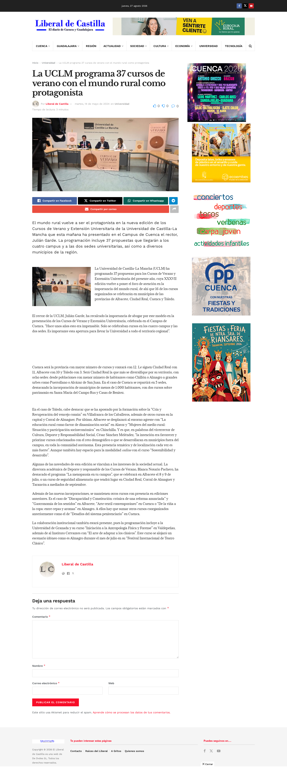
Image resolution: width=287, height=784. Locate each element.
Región (91, 46)
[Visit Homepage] (69, 26)
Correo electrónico (46, 683)
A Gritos (116, 751)
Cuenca (41, 46)
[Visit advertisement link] (184, 26)
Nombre (38, 666)
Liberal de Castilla (57, 103)
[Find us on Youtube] (251, 6)
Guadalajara (67, 46)
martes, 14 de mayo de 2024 (92, 103)
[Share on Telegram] (173, 201)
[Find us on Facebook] (239, 6)
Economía (182, 46)
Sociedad (137, 46)
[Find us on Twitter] (245, 6)
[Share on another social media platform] (174, 209)
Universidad (208, 46)
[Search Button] (250, 46)
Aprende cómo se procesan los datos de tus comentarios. (131, 712)
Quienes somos (134, 751)
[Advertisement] (143, 775)
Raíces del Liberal (96, 751)
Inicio (35, 62)
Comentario (41, 616)
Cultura (159, 46)
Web (111, 683)
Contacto (76, 751)
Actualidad (112, 46)
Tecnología (233, 46)
